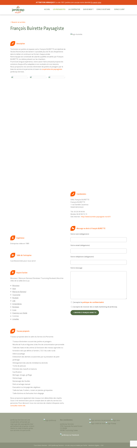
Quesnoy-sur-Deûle (19, 313)
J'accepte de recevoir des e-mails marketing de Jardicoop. (95, 307)
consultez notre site (17, 405)
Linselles (15, 319)
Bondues (15, 307)
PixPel (85, 445)
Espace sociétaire (103, 9)
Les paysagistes (59, 9)
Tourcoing (16, 295)
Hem (14, 289)
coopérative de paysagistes (52, 69)
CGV (102, 445)
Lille (13, 301)
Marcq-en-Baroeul (19, 292)
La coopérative (74, 9)
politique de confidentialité (93, 302)
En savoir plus (96, 2)
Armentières (17, 304)
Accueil (47, 9)
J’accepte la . (88, 302)
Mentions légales (93, 445)
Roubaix (15, 298)
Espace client (119, 9)
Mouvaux (15, 285)
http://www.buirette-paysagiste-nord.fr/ (96, 217)
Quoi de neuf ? (88, 9)
